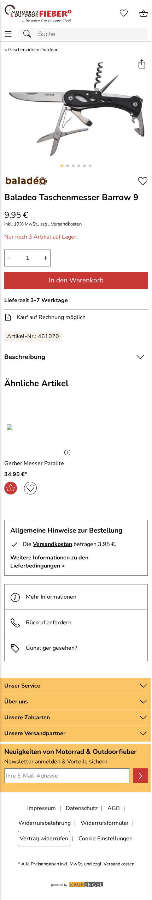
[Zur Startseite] (38, 13)
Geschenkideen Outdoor (33, 50)
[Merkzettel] (123, 13)
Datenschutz (82, 808)
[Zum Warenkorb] (143, 13)
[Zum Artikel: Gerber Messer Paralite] (39, 430)
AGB (113, 808)
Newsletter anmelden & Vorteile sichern (55, 762)
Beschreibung (24, 357)
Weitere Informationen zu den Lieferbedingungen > (49, 561)
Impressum (41, 808)
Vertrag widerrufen (44, 838)
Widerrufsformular (105, 823)
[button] (141, 65)
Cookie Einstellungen (105, 838)
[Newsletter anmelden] (140, 775)
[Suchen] (29, 34)
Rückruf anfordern (48, 622)
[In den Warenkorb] (10, 488)
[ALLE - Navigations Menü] (8, 34)
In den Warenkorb (76, 280)
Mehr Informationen (51, 597)
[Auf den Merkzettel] (143, 181)
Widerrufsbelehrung (44, 823)
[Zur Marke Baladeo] (26, 181)
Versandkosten (66, 224)
